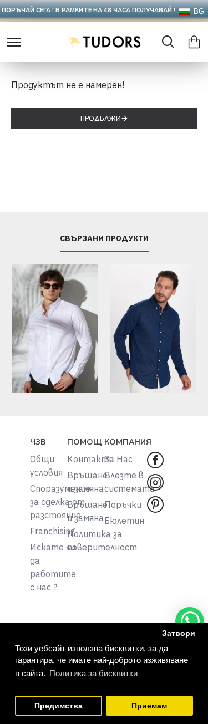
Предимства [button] (58, 706)
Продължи (100, 118)
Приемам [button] (149, 706)
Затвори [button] (178, 633)
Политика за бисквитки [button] (93, 673)
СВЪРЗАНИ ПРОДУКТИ (104, 238)
